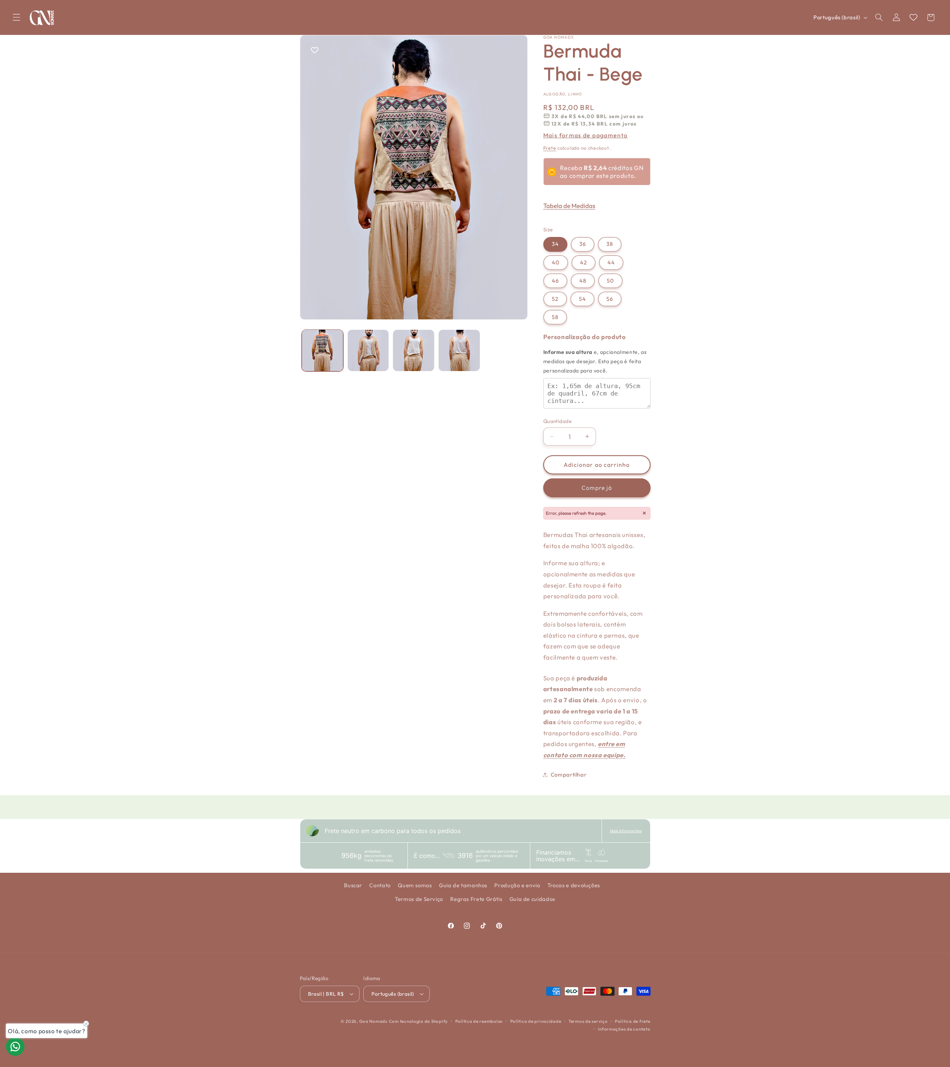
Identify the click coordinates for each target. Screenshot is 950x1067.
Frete (549, 148)
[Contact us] (15, 1046)
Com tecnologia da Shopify (418, 1021)
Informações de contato (624, 1029)
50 (610, 280)
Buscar (353, 885)
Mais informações (626, 831)
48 (582, 280)
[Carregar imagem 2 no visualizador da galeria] (368, 350)
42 (583, 262)
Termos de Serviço (419, 898)
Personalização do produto (584, 337)
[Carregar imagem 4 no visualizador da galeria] (459, 350)
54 (582, 298)
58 (555, 317)
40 (556, 262)
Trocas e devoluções (573, 885)
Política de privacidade (535, 1021)
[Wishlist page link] (913, 17)
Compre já (597, 487)
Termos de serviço (588, 1021)
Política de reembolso (479, 1021)
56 (609, 298)
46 (555, 280)
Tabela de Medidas (569, 205)
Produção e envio (517, 885)
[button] (16, 17)
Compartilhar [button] (569, 774)
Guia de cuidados (532, 898)
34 (555, 243)
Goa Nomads (373, 1021)
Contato (379, 885)
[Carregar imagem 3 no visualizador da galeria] (413, 350)
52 (555, 298)
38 (609, 243)
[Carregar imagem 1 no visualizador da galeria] (322, 350)
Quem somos (415, 885)
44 (611, 262)
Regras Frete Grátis (476, 898)
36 (582, 243)
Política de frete (633, 1021)
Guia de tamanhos (463, 885)
